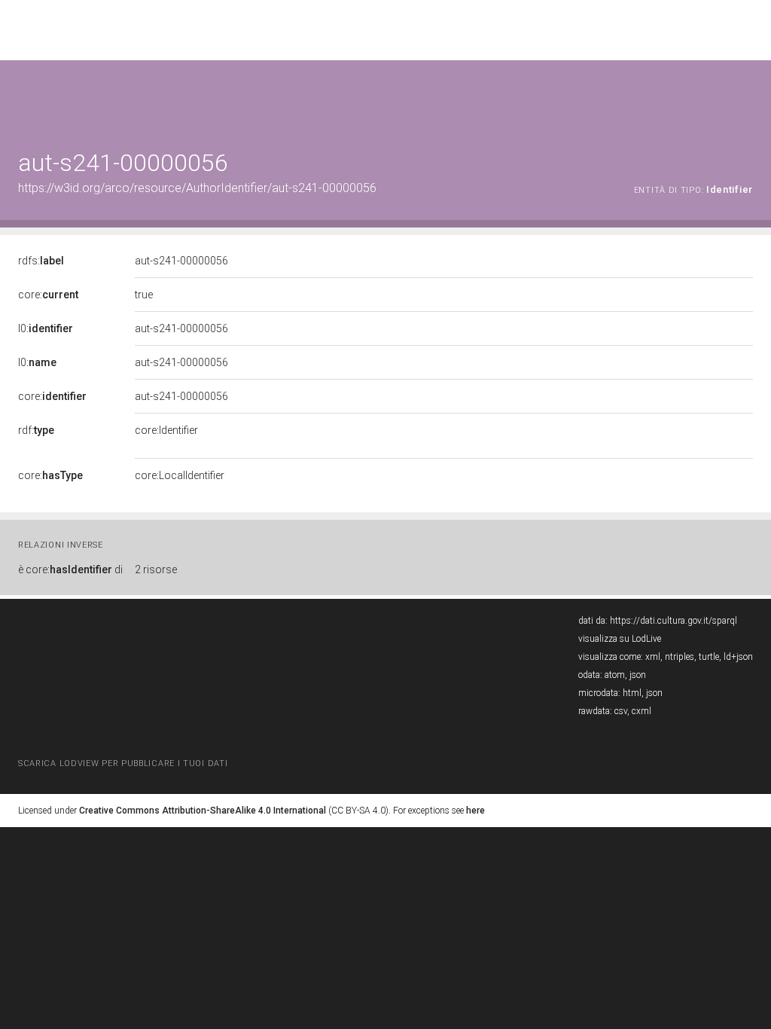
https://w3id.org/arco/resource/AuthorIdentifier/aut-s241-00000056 (197, 188)
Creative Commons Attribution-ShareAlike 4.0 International (202, 810)
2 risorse (156, 569)
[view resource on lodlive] (746, 97)
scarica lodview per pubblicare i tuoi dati (122, 763)
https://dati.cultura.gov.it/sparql (673, 620)
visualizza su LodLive (619, 639)
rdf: (36, 430)
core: (48, 295)
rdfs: (41, 261)
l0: (45, 328)
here (475, 810)
